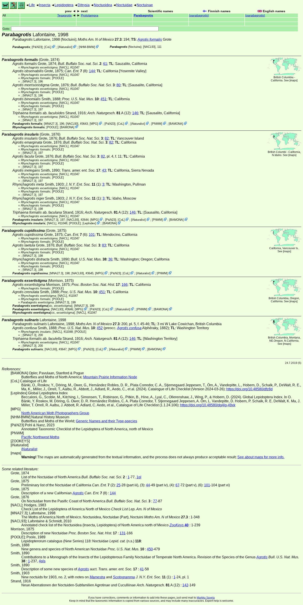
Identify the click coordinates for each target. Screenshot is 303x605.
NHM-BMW (87, 47)
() (199, 15)
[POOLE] (58, 78)
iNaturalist (65, 47)
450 (150, 549)
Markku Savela (206, 597)
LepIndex (89, 223)
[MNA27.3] (29, 81)
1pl (138, 477)
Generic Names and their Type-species (106, 421)
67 (177, 485)
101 (92, 234)
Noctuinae (145, 5)
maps (293, 80)
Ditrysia (84, 5)
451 (103, 99)
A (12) (108, 113)
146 (135, 113)
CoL (47, 47)
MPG (94, 123)
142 (185, 585)
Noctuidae (124, 5)
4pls (42, 561)
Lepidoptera (64, 5)
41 (142, 569)
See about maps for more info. (260, 457)
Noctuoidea (103, 5)
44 (148, 485)
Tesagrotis (64, 15)
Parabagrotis (143, 15)
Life (32, 5)
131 (123, 533)
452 (100, 328)
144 (92, 71)
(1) (82, 184)
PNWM (156, 123)
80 (118, 85)
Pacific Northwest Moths (40, 437)
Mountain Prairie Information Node (110, 377)
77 (155, 501)
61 (105, 64)
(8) (76, 71)
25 (118, 485)
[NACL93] (149, 46)
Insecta (44, 5)
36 (110, 259)
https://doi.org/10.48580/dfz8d (249, 389)
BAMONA (175, 123)
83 (104, 245)
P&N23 (37, 47)
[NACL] (64, 67)
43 (104, 170)
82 (107, 138)
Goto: (6, 28)
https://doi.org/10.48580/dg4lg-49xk (207, 405)
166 (125, 284)
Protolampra (89, 15)
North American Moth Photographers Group (55, 413)
